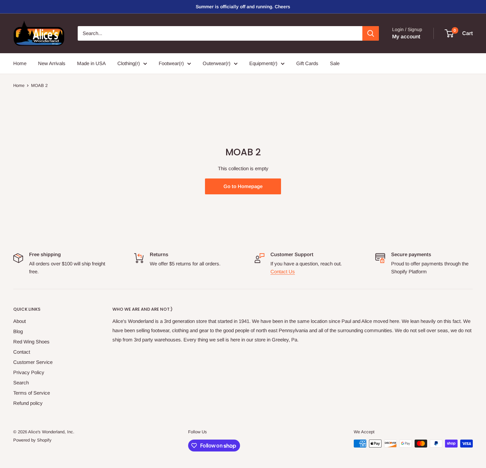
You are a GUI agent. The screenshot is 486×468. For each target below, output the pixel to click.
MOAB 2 (39, 85)
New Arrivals (51, 63)
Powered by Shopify (32, 440)
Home (19, 63)
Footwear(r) (171, 63)
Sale (335, 63)
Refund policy (28, 403)
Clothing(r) (128, 63)
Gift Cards (307, 63)
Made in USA (91, 63)
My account (406, 36)
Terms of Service (31, 393)
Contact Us (282, 271)
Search (21, 382)
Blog (18, 331)
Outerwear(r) (216, 63)
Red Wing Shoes (31, 341)
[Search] (370, 33)
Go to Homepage (243, 186)
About (19, 321)
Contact (21, 352)
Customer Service (33, 362)
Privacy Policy (28, 372)
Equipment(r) (263, 63)
